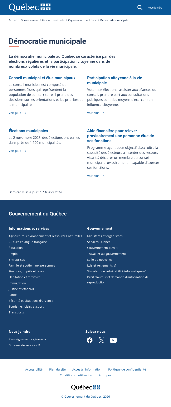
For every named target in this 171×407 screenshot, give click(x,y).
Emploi (13, 254)
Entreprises (17, 260)
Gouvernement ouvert (102, 248)
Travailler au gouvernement (106, 254)
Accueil (13, 20)
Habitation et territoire (24, 277)
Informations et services (29, 228)
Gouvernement (29, 20)
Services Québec (98, 242)
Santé (13, 295)
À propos (105, 375)
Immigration (17, 283)
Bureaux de (23, 345)
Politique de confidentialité (127, 369)
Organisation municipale (82, 20)
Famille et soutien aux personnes (32, 265)
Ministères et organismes (105, 236)
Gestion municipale (53, 20)
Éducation (16, 248)
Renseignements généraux (27, 339)
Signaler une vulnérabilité (115, 271)
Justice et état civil (21, 289)
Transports (16, 312)
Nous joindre (154, 7)
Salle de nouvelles (99, 260)
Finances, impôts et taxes (26, 271)
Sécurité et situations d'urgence (31, 301)
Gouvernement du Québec (38, 213)
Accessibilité (34, 369)
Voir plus (15, 113)
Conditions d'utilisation (76, 375)
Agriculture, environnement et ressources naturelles (45, 236)
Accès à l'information (87, 369)
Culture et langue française (28, 242)
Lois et (100, 265)
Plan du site (57, 369)
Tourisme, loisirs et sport (26, 306)
